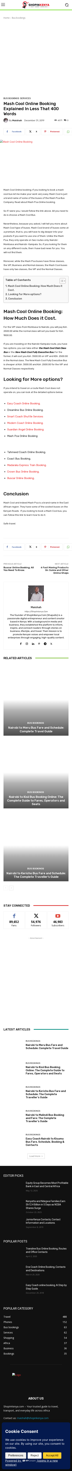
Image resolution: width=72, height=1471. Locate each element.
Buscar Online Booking (20, 478)
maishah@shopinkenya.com (33, 1418)
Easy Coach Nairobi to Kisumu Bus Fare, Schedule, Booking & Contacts (45, 1142)
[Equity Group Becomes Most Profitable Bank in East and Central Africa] (13, 1188)
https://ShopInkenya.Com (36, 612)
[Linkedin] (33, 643)
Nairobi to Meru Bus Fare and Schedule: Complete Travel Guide (36, 729)
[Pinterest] (39, 643)
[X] (51, 643)
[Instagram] (27, 643)
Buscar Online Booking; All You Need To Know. (18, 569)
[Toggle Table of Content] (61, 281)
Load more (34, 1156)
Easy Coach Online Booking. (23, 403)
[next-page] (11, 888)
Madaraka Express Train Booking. (26, 465)
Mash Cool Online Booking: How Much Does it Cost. (35, 288)
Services (25, 98)
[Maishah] (6, 120)
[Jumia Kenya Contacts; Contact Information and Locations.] (13, 1225)
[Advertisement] (36, 57)
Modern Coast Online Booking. (25, 423)
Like (14, 914)
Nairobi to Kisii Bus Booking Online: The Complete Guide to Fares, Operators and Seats (36, 800)
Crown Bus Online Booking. (23, 471)
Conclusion (15, 298)
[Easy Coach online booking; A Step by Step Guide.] (13, 1290)
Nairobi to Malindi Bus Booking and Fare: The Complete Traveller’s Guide (45, 1118)
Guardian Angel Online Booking (25, 429)
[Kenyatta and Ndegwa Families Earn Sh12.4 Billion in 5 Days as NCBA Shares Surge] (13, 1206)
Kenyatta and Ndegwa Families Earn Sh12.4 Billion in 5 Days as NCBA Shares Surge (45, 1204)
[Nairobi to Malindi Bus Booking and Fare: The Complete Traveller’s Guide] (13, 1116)
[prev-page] (5, 888)
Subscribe (58, 914)
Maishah (17, 120)
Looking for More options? (24, 294)
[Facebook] (20, 643)
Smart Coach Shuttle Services (25, 416)
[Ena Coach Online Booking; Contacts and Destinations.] (13, 1272)
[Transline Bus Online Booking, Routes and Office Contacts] (13, 1254)
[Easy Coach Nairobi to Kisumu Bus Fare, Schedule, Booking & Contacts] (13, 1140)
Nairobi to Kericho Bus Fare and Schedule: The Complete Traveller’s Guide (36, 874)
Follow (36, 914)
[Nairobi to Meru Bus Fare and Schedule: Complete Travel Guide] (36, 700)
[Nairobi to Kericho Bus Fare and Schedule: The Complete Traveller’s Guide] (36, 845)
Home (6, 17)
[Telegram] (45, 643)
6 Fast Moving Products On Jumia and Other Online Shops (55, 570)
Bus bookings (18, 17)
